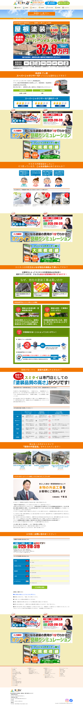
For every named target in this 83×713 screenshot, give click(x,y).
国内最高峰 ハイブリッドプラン (34, 673)
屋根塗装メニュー (47, 668)
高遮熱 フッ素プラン (48, 670)
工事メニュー (34, 7)
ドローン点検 (62, 672)
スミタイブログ (50, 7)
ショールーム (66, 7)
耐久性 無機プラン (32, 670)
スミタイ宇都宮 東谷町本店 (16, 681)
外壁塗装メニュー (31, 668)
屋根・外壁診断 (62, 670)
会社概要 (13, 669)
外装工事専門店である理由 (16, 673)
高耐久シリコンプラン (32, 669)
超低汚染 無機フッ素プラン (33, 672)
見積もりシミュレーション (16, 678)
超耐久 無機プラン (48, 672)
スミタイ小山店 (15, 684)
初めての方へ (19, 7)
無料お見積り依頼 (64, 3)
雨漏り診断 (62, 669)
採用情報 (51, 3)
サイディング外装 (47, 674)
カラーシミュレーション (64, 668)
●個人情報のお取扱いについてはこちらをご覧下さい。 (24, 594)
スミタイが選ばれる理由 (16, 672)
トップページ (14, 668)
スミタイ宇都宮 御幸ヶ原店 (16, 682)
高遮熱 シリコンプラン (48, 669)
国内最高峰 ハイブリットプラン (50, 673)
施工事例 (42, 7)
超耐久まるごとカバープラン (49, 677)
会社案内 (26, 7)
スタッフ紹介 (14, 674)
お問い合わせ (14, 677)
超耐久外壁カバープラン (49, 676)
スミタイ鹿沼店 (15, 685)
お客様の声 (62, 674)
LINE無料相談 (14, 680)
